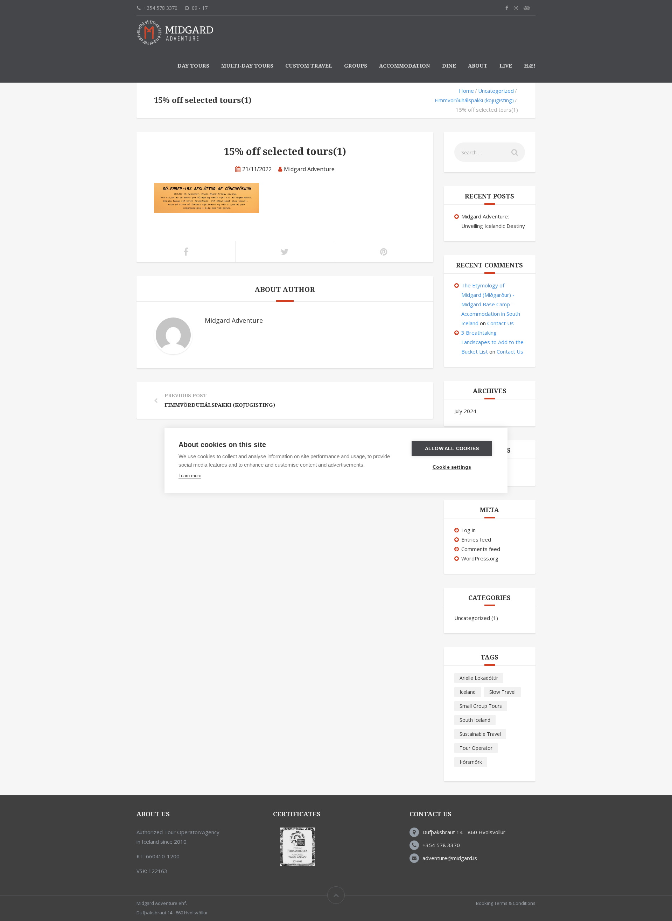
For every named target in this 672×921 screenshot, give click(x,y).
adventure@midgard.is (449, 857)
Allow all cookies (452, 448)
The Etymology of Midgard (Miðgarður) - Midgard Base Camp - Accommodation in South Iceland (490, 304)
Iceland (468, 692)
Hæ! (530, 66)
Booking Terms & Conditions (506, 903)
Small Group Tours (481, 706)
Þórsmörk (471, 762)
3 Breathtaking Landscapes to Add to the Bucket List (492, 342)
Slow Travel (502, 692)
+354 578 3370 (441, 845)
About (478, 66)
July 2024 (465, 410)
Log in (468, 529)
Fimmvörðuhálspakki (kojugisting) (474, 100)
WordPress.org (479, 558)
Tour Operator (476, 748)
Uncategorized (496, 90)
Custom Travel (308, 66)
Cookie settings (452, 467)
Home (466, 90)
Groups (355, 66)
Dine (449, 66)
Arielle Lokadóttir (479, 678)
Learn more (189, 475)
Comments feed (480, 548)
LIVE (505, 66)
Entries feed (476, 539)
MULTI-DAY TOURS (247, 66)
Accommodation (404, 66)
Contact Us (500, 323)
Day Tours (193, 66)
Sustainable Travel (480, 734)
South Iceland (475, 720)
